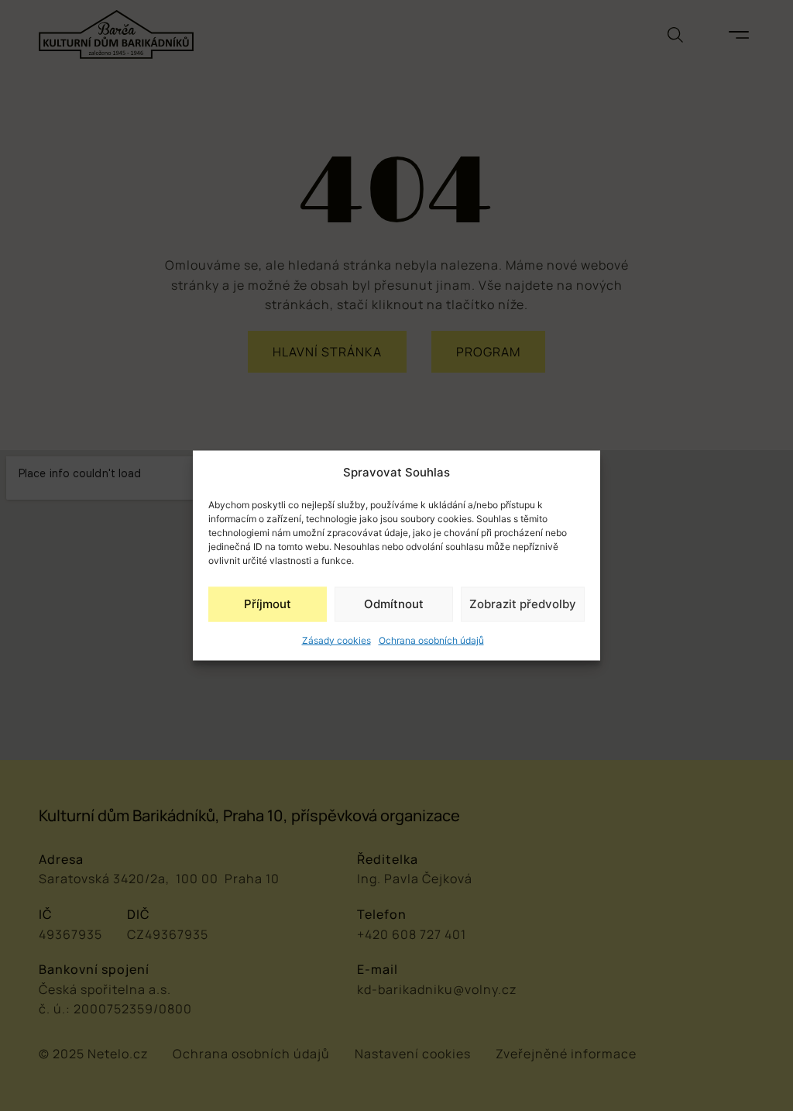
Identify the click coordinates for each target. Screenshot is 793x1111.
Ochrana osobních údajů (431, 639)
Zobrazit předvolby (522, 604)
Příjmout (267, 604)
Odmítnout (394, 604)
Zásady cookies (336, 639)
